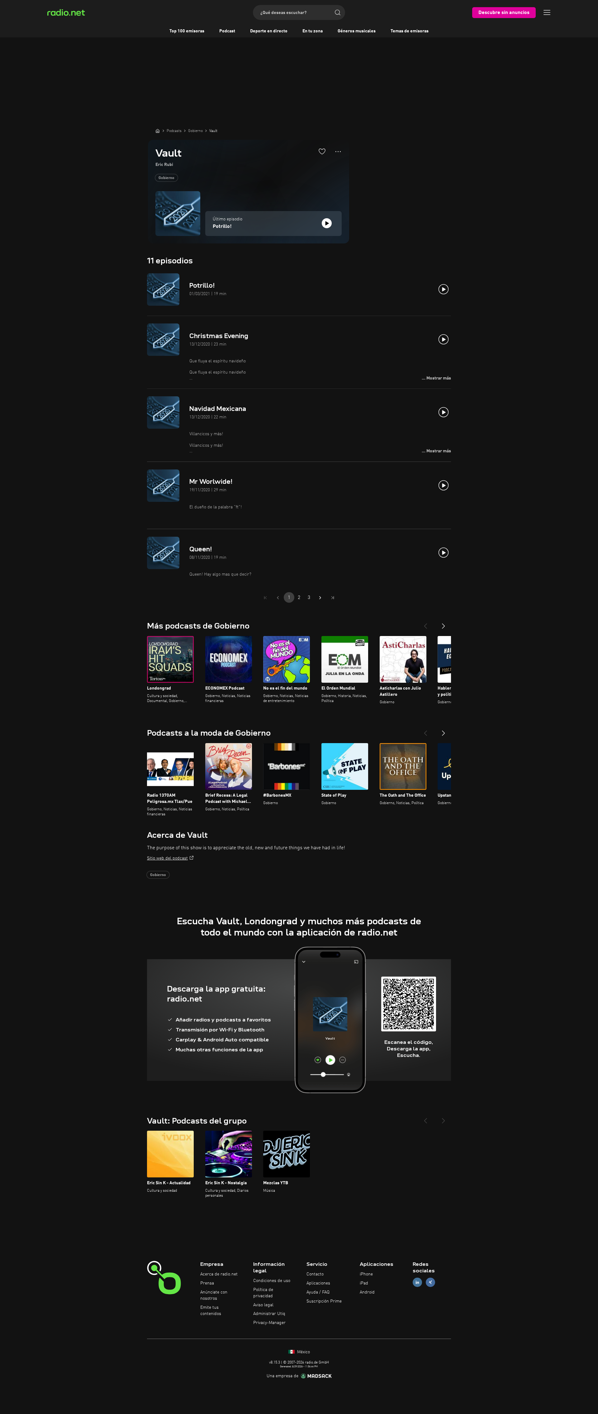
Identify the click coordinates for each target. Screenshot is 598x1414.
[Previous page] (278, 598)
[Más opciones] (338, 151)
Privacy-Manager (269, 1323)
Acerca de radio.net (219, 1274)
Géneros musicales (357, 31)
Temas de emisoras (410, 31)
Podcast (227, 31)
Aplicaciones (318, 1283)
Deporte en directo (268, 31)
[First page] (265, 598)
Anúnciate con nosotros (213, 1295)
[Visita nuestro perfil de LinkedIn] (417, 1282)
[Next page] (320, 598)
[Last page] (333, 598)
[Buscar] (337, 12)
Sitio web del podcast (167, 858)
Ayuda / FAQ (318, 1292)
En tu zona (312, 31)
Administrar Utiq (269, 1314)
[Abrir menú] (547, 12)
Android (367, 1292)
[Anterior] (425, 623)
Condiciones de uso (271, 1281)
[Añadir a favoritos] (322, 151)
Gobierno (166, 178)
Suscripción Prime (324, 1301)
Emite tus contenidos (210, 1310)
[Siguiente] (443, 623)
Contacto (315, 1274)
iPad (364, 1283)
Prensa (207, 1283)
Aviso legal (263, 1305)
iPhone (366, 1274)
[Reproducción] (327, 223)
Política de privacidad (263, 1293)
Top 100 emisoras (186, 31)
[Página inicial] (157, 130)
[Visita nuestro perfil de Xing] (430, 1282)
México (303, 1352)
